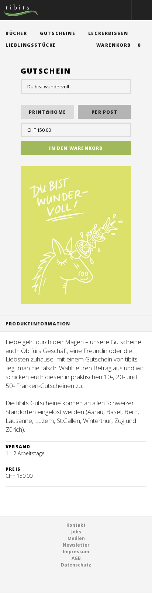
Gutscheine (57, 33)
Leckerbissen (108, 33)
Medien (76, 538)
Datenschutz (76, 565)
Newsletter (76, 545)
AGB (76, 558)
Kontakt (76, 525)
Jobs (76, 532)
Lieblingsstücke (31, 45)
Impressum (76, 551)
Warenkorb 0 (118, 45)
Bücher (16, 33)
